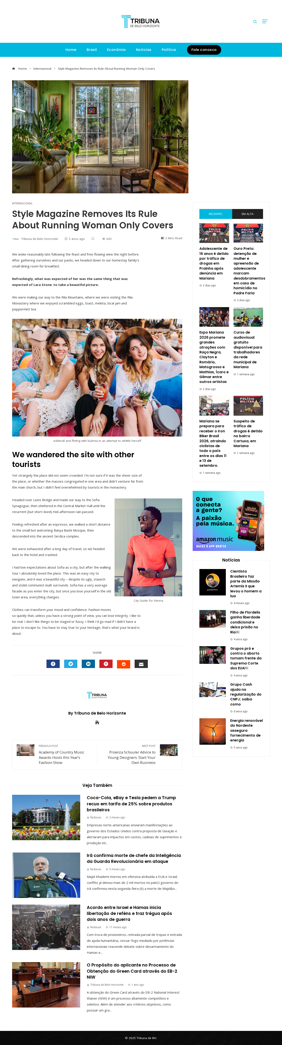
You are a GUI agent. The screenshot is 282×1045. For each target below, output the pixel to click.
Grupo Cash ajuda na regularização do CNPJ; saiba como (246, 694)
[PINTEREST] (106, 664)
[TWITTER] (70, 664)
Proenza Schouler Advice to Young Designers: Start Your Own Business (132, 754)
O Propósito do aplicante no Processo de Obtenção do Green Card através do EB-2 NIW (132, 971)
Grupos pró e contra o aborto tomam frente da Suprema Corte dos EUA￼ (246, 658)
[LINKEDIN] (88, 664)
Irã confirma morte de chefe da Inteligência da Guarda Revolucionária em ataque (134, 858)
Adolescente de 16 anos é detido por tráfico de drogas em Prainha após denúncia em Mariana (214, 263)
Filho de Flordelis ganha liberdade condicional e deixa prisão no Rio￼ (245, 622)
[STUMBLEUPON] (123, 664)
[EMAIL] (141, 664)
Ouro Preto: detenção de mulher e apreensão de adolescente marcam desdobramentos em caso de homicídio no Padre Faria (249, 271)
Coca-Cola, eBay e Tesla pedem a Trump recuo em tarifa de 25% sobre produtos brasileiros (131, 804)
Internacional (22, 203)
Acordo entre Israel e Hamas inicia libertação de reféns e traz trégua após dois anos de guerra (129, 914)
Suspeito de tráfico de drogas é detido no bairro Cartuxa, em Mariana (248, 433)
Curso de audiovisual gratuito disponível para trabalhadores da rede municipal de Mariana (248, 349)
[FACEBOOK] (53, 664)
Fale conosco (204, 49)
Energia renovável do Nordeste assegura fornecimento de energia (246, 730)
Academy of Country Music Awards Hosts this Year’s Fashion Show (61, 754)
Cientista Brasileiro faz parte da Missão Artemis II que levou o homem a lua (246, 584)
